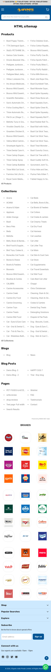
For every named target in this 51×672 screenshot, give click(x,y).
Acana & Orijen (12, 207)
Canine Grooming (14, 303)
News (32, 355)
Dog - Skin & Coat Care (40, 336)
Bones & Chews (13, 260)
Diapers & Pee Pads (39, 317)
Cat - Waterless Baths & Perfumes (21, 336)
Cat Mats (34, 250)
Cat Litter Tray (36, 245)
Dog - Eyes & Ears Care (40, 326)
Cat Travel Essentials (39, 269)
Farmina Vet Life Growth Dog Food (21, 174)
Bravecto (10, 269)
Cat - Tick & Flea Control (16, 331)
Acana (9, 198)
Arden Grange (12, 217)
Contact (33, 404)
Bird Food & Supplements (17, 245)
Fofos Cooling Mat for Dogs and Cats (22, 107)
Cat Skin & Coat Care (39, 255)
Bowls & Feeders (13, 265)
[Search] (46, 17)
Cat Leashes (35, 236)
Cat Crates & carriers (39, 217)
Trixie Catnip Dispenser (16, 155)
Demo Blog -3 (12, 370)
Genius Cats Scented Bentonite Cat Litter (24, 55)
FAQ (32, 395)
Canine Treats (12, 312)
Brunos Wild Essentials (16, 274)
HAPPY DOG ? (36, 370)
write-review (11, 395)
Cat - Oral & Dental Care (16, 326)
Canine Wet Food (13, 317)
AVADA (41, 419)
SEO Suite (47, 419)
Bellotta (9, 236)
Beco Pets (10, 226)
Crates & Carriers (37, 303)
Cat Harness (35, 231)
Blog (8, 355)
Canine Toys (11, 307)
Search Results (12, 409)
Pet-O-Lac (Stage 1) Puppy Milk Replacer (24, 117)
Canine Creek (12, 293)
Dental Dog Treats (38, 307)
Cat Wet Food (36, 274)
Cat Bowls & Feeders (39, 207)
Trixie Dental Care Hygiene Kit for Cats (23, 150)
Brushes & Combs (14, 279)
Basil (8, 222)
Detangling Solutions (39, 312)
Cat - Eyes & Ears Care (16, 322)
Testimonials (36, 400)
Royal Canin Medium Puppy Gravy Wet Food (25, 179)
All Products (6, 184)
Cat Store (34, 260)
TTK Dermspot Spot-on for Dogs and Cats (24, 46)
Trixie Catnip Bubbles (15, 165)
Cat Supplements (37, 265)
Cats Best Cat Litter (38, 279)
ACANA (9, 203)
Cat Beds (34, 198)
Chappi (33, 284)
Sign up (38, 636)
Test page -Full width (15, 404)
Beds (8, 231)
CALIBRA (10, 284)
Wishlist (33, 390)
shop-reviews (12, 400)
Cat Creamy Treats (38, 222)
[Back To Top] (47, 658)
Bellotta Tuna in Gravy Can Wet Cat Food (24, 122)
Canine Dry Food (13, 298)
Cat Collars (35, 212)
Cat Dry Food (36, 226)
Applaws (10, 212)
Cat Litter (34, 241)
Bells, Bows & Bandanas (16, 241)
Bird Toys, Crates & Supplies (18, 250)
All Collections (7, 341)
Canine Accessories (14, 288)
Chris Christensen (38, 288)
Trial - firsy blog (37, 375)
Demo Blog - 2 (12, 375)
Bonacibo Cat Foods (15, 255)
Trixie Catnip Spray (14, 160)
